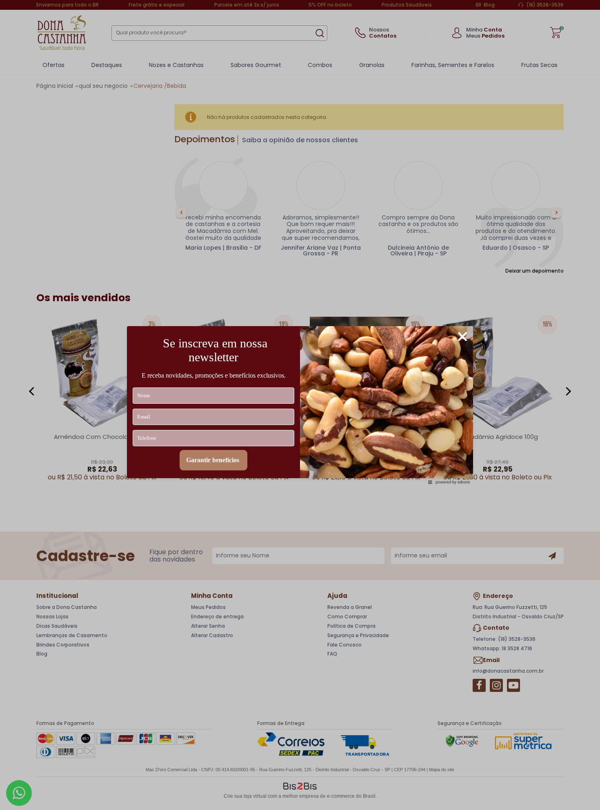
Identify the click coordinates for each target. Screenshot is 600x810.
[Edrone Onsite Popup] (300, 405)
